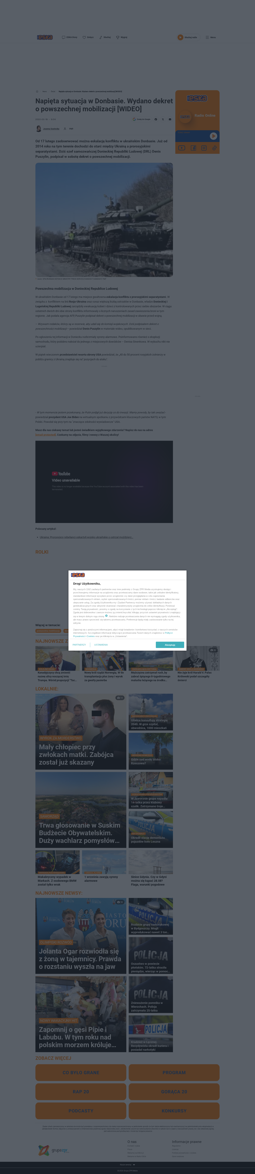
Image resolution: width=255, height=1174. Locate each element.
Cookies (91, 636)
